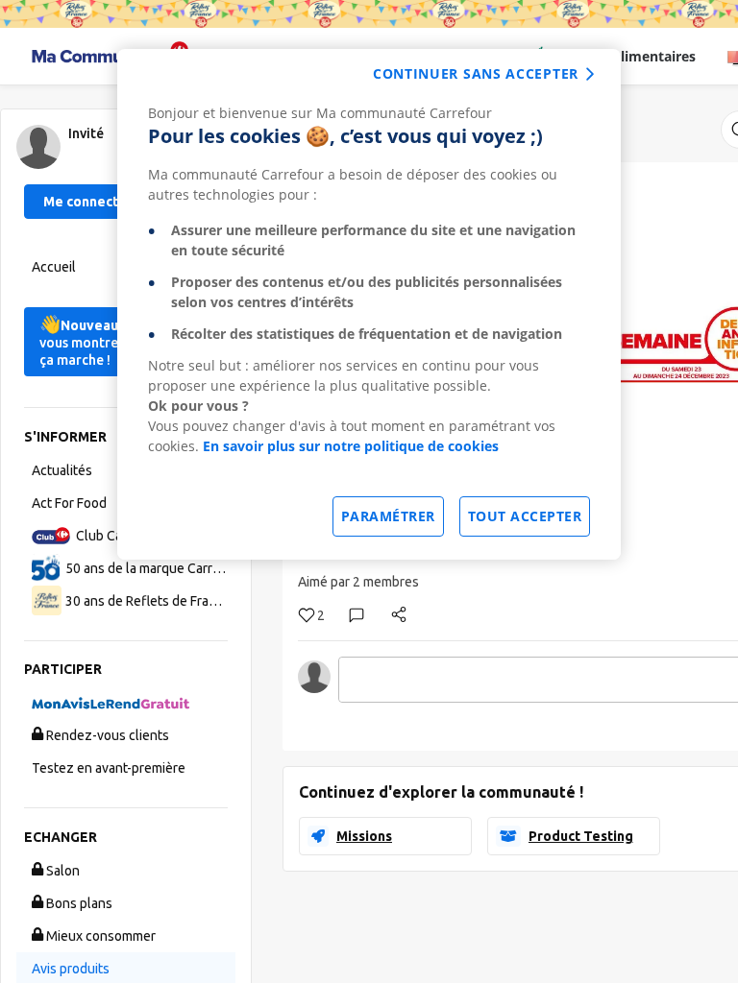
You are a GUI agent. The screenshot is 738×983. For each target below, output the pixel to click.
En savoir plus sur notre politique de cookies (351, 446)
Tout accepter (525, 516)
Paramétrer (388, 516)
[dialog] (369, 304)
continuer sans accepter (475, 73)
